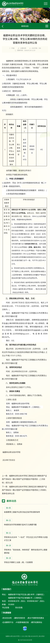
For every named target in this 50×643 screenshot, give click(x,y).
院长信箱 (18, 607)
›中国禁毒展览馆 (22, 622)
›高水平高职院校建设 (35, 617)
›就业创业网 (7, 617)
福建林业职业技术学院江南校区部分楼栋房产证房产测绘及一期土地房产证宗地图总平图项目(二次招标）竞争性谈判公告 (25, 490)
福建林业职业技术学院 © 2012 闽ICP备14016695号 (22, 636)
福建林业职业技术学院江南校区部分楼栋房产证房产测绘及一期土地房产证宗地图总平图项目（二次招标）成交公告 (24, 479)
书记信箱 (5, 607)
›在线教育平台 (7, 622)
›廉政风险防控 (19, 617)
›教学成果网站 (36, 622)
